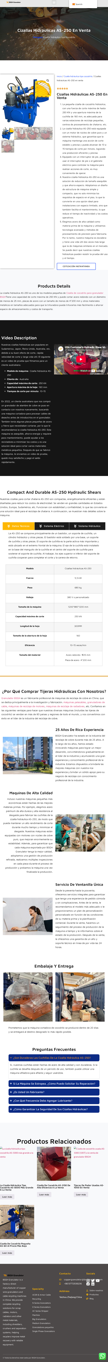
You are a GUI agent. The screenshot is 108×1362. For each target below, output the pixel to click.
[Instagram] (88, 1280)
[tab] (18, 526)
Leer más (7, 1197)
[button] (54, 2)
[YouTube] (97, 1280)
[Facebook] (88, 1284)
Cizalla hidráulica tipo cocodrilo (59, 37)
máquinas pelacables (74, 702)
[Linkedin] (92, 1284)
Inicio (59, 76)
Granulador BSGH (10, 698)
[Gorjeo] (92, 1280)
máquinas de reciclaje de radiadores (65, 706)
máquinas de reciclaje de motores (26, 706)
